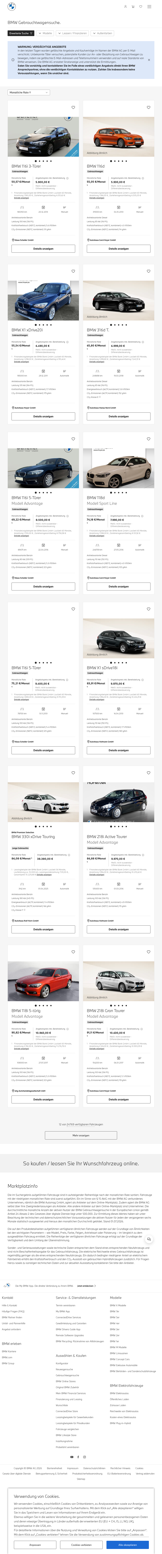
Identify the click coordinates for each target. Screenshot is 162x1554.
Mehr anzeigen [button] (81, 1135)
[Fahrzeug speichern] (73, 107)
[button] (21, 33)
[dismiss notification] (149, 60)
